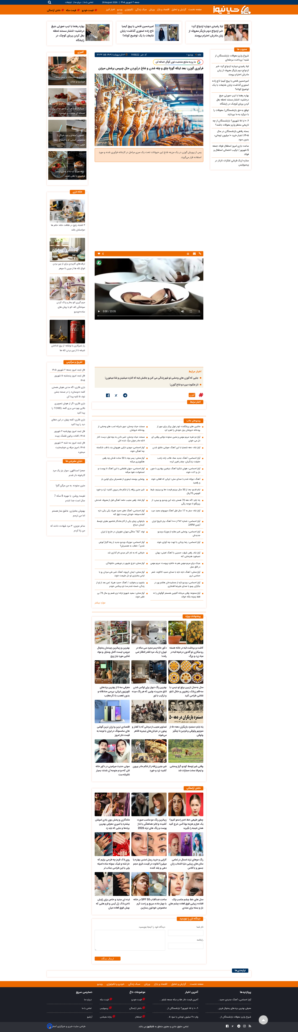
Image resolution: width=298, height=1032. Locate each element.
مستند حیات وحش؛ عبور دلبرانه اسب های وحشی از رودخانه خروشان (121, 428)
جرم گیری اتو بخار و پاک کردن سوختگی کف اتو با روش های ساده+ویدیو (71, 307)
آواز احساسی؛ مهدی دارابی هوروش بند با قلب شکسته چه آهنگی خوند (121, 449)
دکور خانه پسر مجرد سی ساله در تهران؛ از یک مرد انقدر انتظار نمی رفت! (150, 652)
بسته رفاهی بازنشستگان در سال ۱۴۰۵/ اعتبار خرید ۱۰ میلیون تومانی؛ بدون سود (231, 135)
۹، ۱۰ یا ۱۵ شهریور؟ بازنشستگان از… (182, 1008)
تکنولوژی (129, 10)
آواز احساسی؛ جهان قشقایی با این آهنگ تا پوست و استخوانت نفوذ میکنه (121, 470)
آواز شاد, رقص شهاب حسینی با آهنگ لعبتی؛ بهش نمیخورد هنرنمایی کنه (177, 554)
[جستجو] (49, 2)
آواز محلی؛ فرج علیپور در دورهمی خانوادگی (125, 563)
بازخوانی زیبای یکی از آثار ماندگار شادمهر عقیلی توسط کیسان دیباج (121, 523)
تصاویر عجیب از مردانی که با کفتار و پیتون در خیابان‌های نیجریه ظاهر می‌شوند (149, 731)
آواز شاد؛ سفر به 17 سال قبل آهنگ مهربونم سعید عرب (175, 511)
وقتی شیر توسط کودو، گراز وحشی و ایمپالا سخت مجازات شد (186, 768)
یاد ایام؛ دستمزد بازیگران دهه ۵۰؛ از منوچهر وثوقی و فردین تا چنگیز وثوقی (186, 731)
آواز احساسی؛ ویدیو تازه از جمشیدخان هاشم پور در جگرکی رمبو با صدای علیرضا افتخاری (177, 584)
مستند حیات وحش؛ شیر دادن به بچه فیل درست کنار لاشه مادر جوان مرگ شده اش (121, 439)
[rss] (249, 1026)
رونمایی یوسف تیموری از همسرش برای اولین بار (123, 479)
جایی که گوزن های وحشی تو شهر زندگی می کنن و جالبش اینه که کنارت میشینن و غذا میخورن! (151, 378)
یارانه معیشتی (106, 1017)
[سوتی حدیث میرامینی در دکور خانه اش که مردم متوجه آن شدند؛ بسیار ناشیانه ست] (112, 751)
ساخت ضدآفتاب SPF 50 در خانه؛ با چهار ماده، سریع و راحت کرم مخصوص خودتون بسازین (149, 904)
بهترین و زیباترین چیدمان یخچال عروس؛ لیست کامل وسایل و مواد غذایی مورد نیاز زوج (113, 652)
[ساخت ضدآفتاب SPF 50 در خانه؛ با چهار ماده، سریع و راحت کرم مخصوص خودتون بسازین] (148, 884)
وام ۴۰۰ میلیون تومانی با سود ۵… (182, 1017)
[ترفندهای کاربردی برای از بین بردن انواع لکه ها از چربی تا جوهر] (67, 249)
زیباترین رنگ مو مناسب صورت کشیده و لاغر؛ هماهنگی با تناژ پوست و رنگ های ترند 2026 (151, 824)
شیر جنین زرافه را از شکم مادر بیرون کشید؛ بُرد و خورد (120, 490)
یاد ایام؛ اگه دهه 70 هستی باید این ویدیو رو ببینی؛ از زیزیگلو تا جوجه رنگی (176, 502)
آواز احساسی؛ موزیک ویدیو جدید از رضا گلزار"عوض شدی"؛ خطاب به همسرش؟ (122, 544)
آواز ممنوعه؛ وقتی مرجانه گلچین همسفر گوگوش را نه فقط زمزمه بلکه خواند (176, 595)
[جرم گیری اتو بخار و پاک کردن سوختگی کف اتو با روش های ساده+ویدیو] (67, 288)
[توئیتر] (116, 396)
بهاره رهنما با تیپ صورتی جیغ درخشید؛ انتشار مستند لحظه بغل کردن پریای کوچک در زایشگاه (67, 33)
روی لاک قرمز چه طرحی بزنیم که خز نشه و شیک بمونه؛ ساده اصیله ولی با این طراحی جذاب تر (113, 864)
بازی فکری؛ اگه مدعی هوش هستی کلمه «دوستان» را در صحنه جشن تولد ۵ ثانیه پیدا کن (68, 392)
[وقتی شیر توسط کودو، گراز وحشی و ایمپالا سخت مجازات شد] (185, 751)
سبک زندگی (141, 10)
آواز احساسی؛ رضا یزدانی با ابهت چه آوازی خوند (178, 542)
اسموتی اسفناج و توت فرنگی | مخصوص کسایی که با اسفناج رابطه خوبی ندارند (69, 140)
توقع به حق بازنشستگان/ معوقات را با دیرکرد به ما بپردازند (231, 112)
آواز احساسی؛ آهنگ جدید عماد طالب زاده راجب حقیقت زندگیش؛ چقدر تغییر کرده (178, 460)
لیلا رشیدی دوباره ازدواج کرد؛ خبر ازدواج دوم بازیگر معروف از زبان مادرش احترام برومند (206, 31)
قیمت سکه (104, 999)
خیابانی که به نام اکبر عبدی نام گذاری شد (126, 553)
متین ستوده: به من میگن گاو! (70, 486)
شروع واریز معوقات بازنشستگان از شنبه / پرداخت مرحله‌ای (232, 58)
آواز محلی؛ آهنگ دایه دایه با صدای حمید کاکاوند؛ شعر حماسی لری (175, 574)
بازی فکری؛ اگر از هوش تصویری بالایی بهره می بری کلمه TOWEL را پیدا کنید (68, 408)
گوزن (192, 395)
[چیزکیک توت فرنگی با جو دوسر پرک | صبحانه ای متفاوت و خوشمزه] (67, 102)
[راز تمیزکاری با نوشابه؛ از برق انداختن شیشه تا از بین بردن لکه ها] (67, 331)
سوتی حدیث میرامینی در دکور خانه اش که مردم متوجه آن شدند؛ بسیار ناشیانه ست (113, 770)
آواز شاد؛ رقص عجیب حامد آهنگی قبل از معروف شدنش (120, 500)
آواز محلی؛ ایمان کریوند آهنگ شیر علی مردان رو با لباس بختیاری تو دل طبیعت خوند (122, 574)
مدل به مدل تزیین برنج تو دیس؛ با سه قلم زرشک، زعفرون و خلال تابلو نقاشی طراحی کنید (186, 691)
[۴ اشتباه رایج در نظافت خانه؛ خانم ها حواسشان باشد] (67, 211)
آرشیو (89, 1017)
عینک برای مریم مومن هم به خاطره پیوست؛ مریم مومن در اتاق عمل (175, 565)
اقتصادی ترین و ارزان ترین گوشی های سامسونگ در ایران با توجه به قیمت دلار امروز (113, 731)
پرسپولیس (104, 1008)
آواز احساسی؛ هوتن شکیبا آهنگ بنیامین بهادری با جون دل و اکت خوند (175, 470)
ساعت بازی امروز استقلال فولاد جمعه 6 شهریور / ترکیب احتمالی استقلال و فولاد (230, 150)
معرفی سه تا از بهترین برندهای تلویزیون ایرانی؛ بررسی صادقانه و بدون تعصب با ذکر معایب (114, 691)
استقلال (138, 1017)
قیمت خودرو (136, 999)
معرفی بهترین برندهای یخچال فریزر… (234, 1008)
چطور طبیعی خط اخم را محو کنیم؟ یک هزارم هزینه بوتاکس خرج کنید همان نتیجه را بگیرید (186, 824)
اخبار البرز (110, 10)
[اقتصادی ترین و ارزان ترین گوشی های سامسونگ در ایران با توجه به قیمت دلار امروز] (112, 711)
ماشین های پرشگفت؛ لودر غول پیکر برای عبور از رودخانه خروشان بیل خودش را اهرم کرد (178, 428)
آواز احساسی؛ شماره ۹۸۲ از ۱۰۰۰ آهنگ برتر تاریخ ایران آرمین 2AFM (176, 523)
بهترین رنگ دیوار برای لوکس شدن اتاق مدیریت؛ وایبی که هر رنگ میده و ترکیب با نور (149, 691)
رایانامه (200, 940)
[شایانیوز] (232, 9)
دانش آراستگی (135, 1008)
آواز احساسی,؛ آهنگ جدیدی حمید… (234, 1000)
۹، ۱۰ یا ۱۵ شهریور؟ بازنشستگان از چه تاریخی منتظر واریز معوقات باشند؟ (231, 123)
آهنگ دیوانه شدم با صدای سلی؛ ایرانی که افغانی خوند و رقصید (175, 481)
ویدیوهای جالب (193, 421)
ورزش (152, 10)
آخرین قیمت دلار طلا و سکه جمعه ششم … (179, 1000)
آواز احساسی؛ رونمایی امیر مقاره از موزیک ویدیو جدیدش (179, 533)
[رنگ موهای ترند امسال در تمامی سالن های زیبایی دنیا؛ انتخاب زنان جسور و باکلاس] (185, 844)
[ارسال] (194, 254)
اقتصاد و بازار (163, 10)
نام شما (200, 927)
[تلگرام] (125, 396)
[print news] (188, 253)
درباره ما (78, 2)
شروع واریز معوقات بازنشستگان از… (235, 1017)
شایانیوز (150, 1027)
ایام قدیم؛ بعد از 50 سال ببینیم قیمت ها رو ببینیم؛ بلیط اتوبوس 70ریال (175, 491)
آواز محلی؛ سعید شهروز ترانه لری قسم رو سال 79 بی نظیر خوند (121, 595)
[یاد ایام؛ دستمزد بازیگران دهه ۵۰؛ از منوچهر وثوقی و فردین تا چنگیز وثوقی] (185, 711)
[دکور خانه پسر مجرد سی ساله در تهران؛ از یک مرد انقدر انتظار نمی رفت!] (148, 632)
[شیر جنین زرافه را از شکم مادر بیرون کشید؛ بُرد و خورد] (148, 751)
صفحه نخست (195, 10)
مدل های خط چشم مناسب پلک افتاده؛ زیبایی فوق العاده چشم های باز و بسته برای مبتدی (185, 904)
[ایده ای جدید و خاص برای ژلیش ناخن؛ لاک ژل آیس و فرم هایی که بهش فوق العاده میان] (112, 884)
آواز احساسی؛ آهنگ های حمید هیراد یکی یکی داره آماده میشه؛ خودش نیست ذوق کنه (121, 512)
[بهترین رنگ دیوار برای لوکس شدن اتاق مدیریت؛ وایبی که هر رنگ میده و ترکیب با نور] (148, 672)
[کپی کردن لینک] (199, 254)
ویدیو (119, 10)
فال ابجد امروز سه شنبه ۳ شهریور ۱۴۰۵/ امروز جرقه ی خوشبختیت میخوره (69, 447)
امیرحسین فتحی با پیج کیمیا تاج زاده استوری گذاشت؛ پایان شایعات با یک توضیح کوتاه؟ (137, 31)
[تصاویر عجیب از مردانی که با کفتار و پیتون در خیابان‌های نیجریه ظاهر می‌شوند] (148, 711)
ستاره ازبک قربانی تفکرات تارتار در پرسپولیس (232, 163)
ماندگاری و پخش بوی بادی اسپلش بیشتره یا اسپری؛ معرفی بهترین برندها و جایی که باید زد (112, 824)
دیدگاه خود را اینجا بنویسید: (151, 927)
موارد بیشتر (100, 603)
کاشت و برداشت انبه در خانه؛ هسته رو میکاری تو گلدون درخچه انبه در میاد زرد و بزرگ (186, 652)
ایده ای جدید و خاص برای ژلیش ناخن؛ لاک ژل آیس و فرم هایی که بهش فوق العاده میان (113, 904)
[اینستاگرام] (243, 1026)
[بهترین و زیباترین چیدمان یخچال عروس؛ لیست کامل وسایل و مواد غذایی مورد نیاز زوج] (112, 632)
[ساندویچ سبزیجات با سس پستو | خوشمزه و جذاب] (67, 71)
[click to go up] (263, 1020)
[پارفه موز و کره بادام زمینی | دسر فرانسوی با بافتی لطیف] (67, 165)
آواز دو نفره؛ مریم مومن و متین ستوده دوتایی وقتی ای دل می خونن (175, 439)
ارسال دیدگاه (107, 958)
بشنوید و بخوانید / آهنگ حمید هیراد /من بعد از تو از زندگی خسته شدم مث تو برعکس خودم (120, 584)
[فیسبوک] (108, 396)
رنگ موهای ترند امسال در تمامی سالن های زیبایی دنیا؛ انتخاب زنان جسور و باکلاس (186, 864)
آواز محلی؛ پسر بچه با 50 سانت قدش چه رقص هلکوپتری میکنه (123, 460)
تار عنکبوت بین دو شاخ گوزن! (184, 385)
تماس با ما (88, 2)
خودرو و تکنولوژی (116, 984)
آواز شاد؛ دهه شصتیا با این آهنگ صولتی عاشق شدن (176, 448)
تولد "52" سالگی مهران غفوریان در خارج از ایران (123, 532)
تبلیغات (68, 2)
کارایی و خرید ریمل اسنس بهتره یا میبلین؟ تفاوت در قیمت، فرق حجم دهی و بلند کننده (149, 864)
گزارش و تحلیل (179, 10)
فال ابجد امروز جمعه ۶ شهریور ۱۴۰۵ (68, 370)
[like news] (99, 253)
